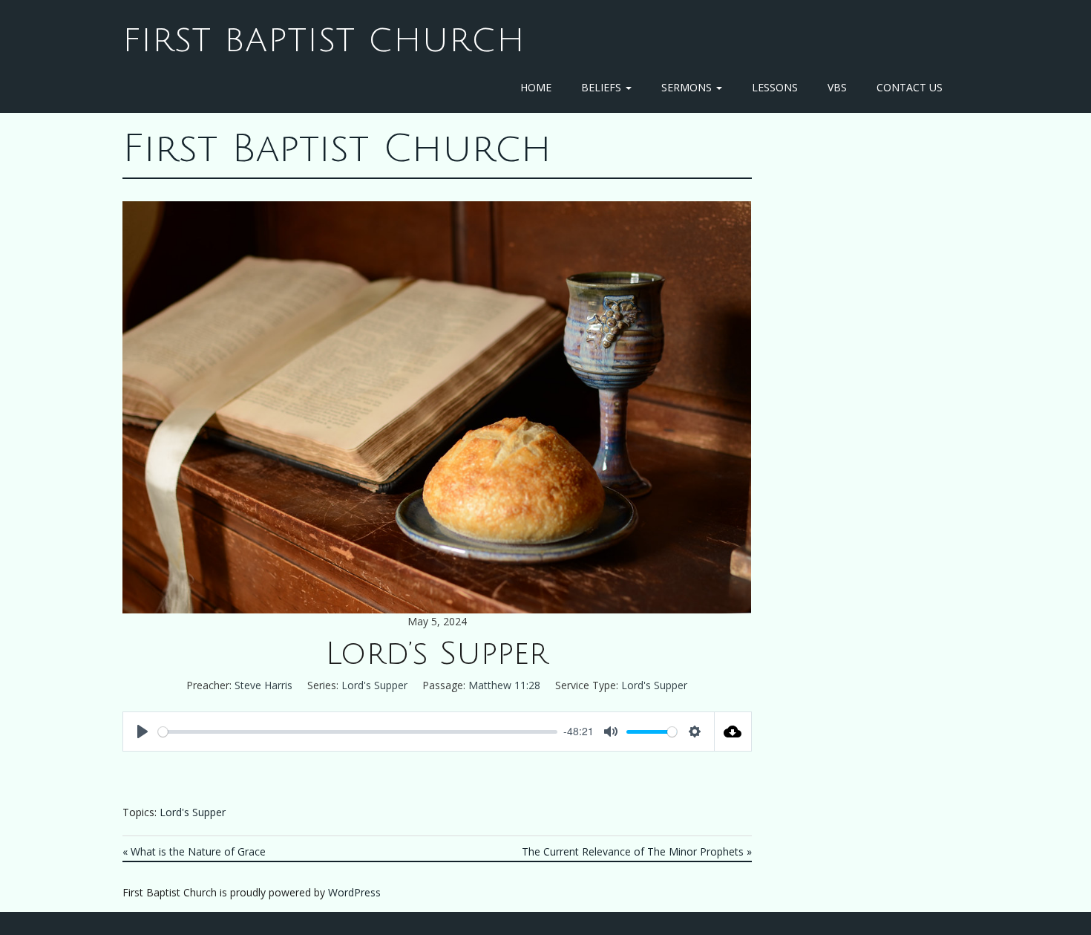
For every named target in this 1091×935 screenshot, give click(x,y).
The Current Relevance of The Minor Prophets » (637, 851)
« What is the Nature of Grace (194, 851)
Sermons (688, 87)
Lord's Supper (374, 685)
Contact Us (910, 87)
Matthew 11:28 (504, 685)
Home (535, 87)
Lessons (775, 87)
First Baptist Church (323, 41)
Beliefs (602, 87)
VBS (837, 87)
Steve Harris (263, 685)
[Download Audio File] (733, 731)
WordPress (354, 892)
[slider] (357, 732)
